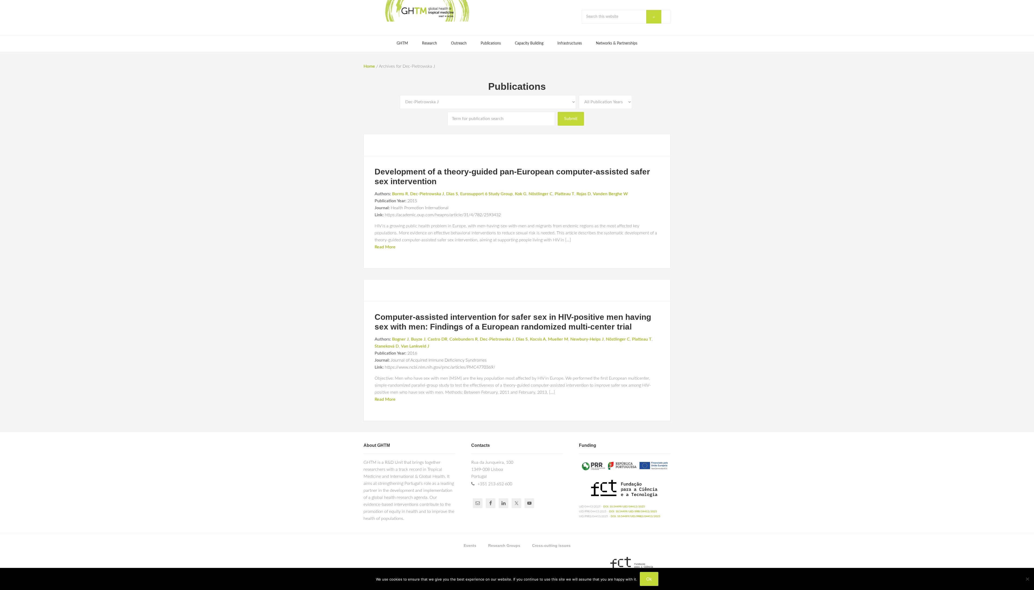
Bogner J (400, 339)
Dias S (452, 194)
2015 (412, 201)
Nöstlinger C (541, 194)
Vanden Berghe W (610, 194)
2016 (412, 353)
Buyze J (418, 339)
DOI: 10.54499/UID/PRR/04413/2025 (633, 511)
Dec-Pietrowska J (427, 194)
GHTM (427, 11)
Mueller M (558, 339)
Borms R (400, 194)
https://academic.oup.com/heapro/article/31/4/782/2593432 (443, 215)
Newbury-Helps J (587, 339)
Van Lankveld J (415, 346)
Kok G (520, 194)
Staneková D (387, 346)
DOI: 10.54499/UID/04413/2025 (624, 506)
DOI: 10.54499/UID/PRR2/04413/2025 (635, 516)
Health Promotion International (420, 208)
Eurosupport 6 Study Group (486, 194)
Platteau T (564, 194)
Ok (649, 579)
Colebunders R (463, 339)
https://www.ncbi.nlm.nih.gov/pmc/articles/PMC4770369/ (440, 367)
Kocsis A (538, 339)
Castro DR (437, 339)
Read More (385, 247)
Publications (517, 86)
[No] (1027, 579)
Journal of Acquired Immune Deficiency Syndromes (439, 360)
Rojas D (584, 194)
